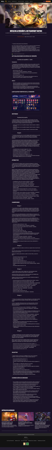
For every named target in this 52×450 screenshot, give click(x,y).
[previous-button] (48, 430)
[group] (26, 420)
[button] (20, 36)
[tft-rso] (6, 1)
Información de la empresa (32, 440)
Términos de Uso (17, 440)
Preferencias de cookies (41, 440)
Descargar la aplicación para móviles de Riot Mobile (26, 434)
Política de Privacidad (10, 440)
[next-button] (49, 430)
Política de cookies (24, 440)
